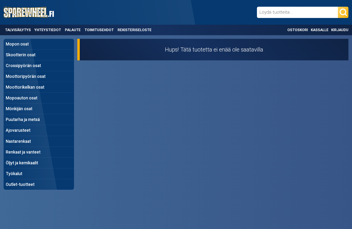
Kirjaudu (339, 30)
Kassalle (320, 30)
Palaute (73, 30)
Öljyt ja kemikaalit (22, 162)
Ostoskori (297, 30)
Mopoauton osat (21, 98)
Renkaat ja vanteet (23, 152)
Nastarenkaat (18, 141)
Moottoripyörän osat (25, 76)
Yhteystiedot (47, 30)
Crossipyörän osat (23, 65)
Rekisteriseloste (135, 30)
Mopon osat (17, 44)
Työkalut (14, 173)
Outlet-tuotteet (20, 184)
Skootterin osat (20, 54)
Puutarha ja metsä (23, 119)
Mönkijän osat (19, 108)
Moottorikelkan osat (25, 87)
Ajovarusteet (18, 130)
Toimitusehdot (99, 30)
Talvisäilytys (18, 30)
